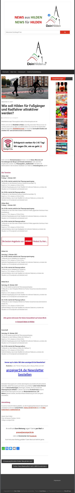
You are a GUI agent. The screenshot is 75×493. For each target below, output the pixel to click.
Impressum (21, 72)
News (3, 96)
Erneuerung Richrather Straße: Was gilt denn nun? (18, 461)
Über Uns (13, 72)
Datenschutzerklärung (34, 72)
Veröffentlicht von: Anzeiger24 (10, 117)
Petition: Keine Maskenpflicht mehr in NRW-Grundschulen (29, 466)
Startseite (5, 72)
